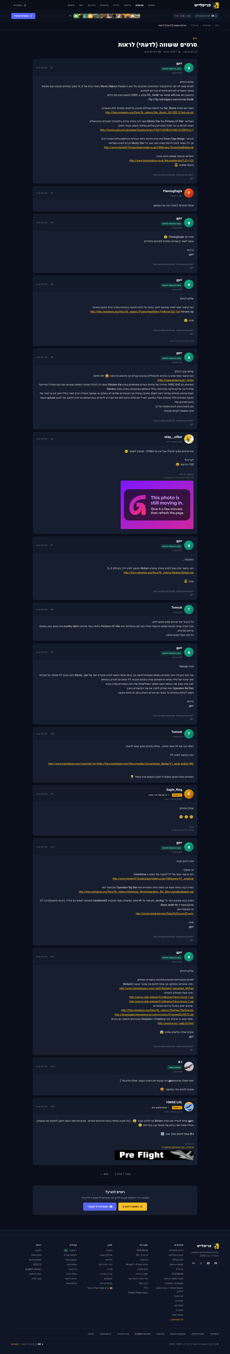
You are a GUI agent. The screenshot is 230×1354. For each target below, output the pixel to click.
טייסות (127, 5)
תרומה (91, 1334)
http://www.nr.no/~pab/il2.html (176, 1023)
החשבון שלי (71, 1260)
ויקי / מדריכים (105, 1264)
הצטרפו (15, 1344)
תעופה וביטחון (176, 1264)
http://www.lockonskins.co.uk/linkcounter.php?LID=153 (161, 161)
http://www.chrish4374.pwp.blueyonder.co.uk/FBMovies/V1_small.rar (153, 879)
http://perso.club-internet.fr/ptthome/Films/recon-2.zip (161, 1002)
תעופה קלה (177, 1315)
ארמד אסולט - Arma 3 (137, 1264)
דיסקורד (71, 1250)
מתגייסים (178, 1305)
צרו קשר (73, 1269)
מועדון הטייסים (176, 1255)
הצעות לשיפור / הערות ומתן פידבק (169, 1289)
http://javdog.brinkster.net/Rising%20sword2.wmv (165, 914)
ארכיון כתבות (106, 1255)
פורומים (139, 5)
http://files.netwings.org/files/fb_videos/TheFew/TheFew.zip (157, 1010)
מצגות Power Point (138, 1293)
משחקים (108, 1278)
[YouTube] (208, 1263)
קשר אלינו (36, 1278)
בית (217, 25)
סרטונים (104, 5)
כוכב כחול (143, 1283)
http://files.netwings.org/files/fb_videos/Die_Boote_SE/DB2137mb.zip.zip (149, 113)
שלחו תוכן (72, 1264)
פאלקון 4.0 (177, 1260)
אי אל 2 (194, 25)
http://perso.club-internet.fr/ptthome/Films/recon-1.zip (161, 997)
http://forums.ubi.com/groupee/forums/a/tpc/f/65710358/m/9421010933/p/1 (147, 130)
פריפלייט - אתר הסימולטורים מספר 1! (178, 1147)
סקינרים (179, 1301)
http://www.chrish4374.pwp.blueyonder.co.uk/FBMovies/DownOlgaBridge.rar (149, 148)
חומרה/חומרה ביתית (173, 1278)
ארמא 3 (179, 1310)
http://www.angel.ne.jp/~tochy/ (175, 380)
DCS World (177, 1274)
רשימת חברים (70, 1255)
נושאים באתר (35, 1260)
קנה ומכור (178, 1296)
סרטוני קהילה (106, 1283)
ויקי (81, 5)
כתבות (151, 5)
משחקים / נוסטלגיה (174, 1283)
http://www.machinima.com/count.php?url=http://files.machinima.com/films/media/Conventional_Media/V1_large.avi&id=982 (121, 764)
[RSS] (201, 1263)
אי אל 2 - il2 (142, 1255)
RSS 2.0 (37, 1264)
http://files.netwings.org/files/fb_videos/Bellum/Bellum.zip (159, 573)
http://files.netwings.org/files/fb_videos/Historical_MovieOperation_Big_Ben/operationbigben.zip (136, 892)
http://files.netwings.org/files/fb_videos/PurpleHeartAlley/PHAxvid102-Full (135, 312)
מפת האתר (36, 1255)
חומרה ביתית (142, 1274)
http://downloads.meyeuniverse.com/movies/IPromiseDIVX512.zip (154, 1015)
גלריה (116, 5)
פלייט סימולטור (176, 1250)
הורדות (91, 5)
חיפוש (71, 5)
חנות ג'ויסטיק (35, 1274)
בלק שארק (142, 1269)
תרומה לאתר (71, 1278)
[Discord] (216, 1263)
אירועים (144, 1260)
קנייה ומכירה (106, 1274)
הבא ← (104, 1174)
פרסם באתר (71, 1283)
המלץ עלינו (71, 1274)
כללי (146, 1288)
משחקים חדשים (178, 1334)
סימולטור (214, 1334)
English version (33, 1269)
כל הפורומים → (176, 1319)
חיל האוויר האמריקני (138, 1278)
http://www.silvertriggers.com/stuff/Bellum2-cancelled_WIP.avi (157, 988)
